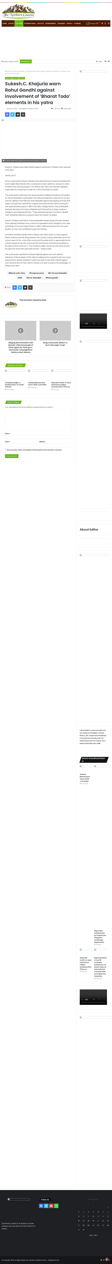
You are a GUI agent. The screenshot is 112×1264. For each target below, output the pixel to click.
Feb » (96, 1235)
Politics (40, 23)
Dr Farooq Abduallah (58, 273)
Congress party (37, 273)
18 (88, 1221)
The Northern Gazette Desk (32, 300)
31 (83, 1230)
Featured (19, 23)
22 (108, 1221)
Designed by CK (53, 1260)
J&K (20, 278)
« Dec (91, 1235)
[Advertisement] (56, 43)
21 (103, 1221)
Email (7, 442)
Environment (50, 23)
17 (83, 1221)
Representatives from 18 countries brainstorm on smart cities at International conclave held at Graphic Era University (100, 967)
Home (4, 23)
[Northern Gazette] (19, 11)
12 (93, 1216)
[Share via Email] (18, 114)
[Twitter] (12, 114)
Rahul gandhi (52, 278)
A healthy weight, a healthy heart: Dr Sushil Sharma (14, 385)
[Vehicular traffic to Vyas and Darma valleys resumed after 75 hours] (61, 375)
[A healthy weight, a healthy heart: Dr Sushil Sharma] (15, 375)
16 (79, 1221)
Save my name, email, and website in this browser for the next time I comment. (34, 450)
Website (42, 442)
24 (83, 1225)
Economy (61, 23)
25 (88, 1225)
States (11, 23)
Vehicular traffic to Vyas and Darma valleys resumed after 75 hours (61, 385)
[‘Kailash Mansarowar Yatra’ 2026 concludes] (38, 375)
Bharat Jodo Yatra (17, 273)
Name (7, 433)
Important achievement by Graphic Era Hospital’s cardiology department (100, 936)
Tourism (77, 23)
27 (98, 1225)
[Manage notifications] (107, 1259)
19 (93, 1221)
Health (69, 23)
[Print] (23, 114)
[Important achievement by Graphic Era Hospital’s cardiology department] (100, 847)
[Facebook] (7, 114)
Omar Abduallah (34, 278)
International (30, 23)
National (15, 78)
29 (108, 1225)
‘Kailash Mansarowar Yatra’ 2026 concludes (37, 384)
